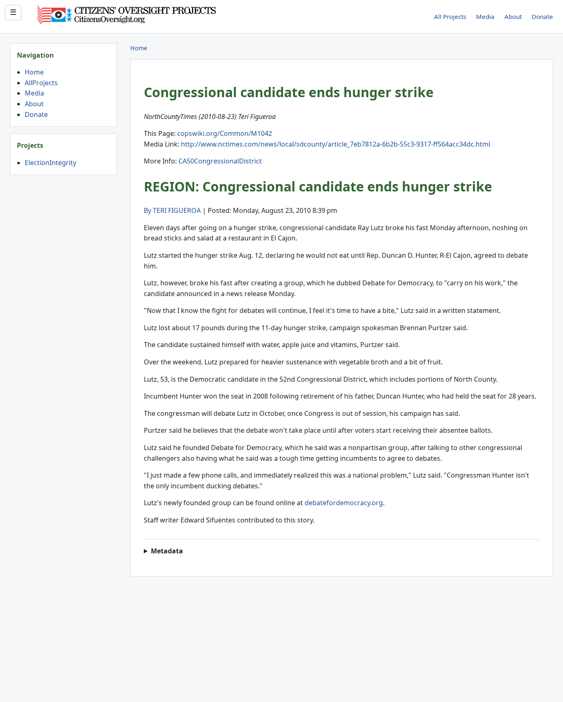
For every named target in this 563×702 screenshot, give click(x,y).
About (513, 16)
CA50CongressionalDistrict (220, 161)
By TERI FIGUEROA (172, 210)
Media (485, 16)
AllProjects (41, 82)
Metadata (167, 550)
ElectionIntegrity (50, 162)
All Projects (450, 16)
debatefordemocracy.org (344, 502)
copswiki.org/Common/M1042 (224, 133)
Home (34, 72)
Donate (542, 16)
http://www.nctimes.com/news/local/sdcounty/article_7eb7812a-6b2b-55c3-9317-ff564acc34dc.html (335, 144)
